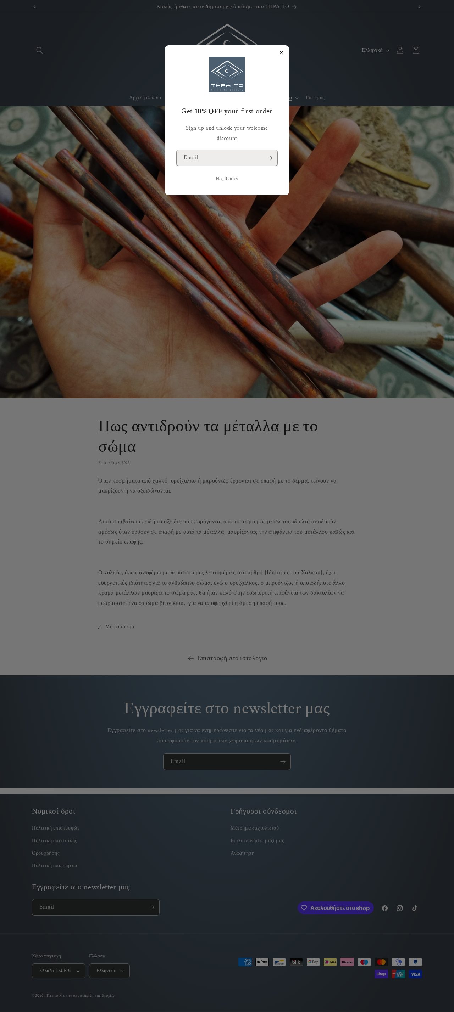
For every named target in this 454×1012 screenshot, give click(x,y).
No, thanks (227, 178)
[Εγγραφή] (269, 158)
